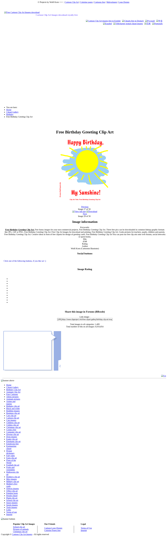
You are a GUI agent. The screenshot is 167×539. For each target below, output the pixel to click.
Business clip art (13, 413)
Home (8, 385)
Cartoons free (99, 2)
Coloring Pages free (52, 530)
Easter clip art (11, 439)
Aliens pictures (12, 397)
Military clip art (12, 481)
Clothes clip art (12, 425)
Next (85, 214)
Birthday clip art (13, 406)
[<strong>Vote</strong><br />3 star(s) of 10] (87, 286)
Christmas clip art (13, 427)
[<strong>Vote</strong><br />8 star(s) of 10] (87, 297)
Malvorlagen (112, 2)
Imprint (9, 514)
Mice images (11, 479)
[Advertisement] (11, 64)
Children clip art (13, 423)
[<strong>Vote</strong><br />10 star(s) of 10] (87, 302)
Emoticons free (12, 444)
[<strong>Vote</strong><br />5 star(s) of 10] (87, 290)
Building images (13, 411)
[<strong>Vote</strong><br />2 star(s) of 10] (87, 283)
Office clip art (12, 491)
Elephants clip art (13, 441)
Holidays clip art (13, 477)
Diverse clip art (12, 434)
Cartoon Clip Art (72, 2)
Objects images (12, 488)
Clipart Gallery (12, 387)
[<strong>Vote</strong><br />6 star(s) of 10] (87, 293)
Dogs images (11, 437)
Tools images (11, 507)
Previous (84, 207)
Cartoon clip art (12, 418)
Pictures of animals (21, 529)
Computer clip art (13, 432)
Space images (11, 503)
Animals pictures (13, 399)
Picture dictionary (10, 452)
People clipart (11, 496)
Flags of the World (11, 461)
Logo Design (123, 2)
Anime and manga (10, 402)
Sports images (12, 505)
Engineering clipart (11, 447)
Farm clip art (11, 458)
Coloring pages (86, 2)
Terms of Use (86, 528)
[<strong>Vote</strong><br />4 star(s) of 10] (87, 288)
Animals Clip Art (13, 392)
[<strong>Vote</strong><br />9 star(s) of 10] (87, 300)
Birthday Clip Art (13, 390)
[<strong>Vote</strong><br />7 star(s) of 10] (87, 295)
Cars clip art (11, 415)
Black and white (13, 408)
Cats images (11, 420)
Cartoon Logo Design (53, 528)
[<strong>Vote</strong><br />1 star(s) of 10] (87, 281)
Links (8, 510)
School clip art (12, 500)
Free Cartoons (12, 394)
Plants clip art (11, 498)
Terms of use (11, 512)
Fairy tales (10, 455)
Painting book (12, 493)
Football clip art (12, 465)
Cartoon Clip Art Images (22, 534)
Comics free (11, 430)
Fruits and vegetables (10, 468)
